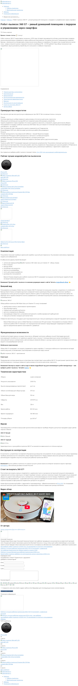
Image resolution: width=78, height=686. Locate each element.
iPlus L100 (60, 483)
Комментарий (5, 580)
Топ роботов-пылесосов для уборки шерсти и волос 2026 (19, 550)
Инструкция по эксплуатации (13, 103)
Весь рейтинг (5, 669)
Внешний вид (8, 95)
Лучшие (3, 613)
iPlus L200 (4, 635)
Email (2, 565)
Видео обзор (8, 106)
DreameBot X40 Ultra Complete (10, 657)
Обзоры (6, 12)
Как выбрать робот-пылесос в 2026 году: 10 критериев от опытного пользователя (26, 546)
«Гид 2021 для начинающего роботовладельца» (51, 152)
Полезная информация (11, 13)
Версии (6, 101)
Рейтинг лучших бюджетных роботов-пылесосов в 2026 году (20, 552)
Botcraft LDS (4, 642)
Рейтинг (6, 6)
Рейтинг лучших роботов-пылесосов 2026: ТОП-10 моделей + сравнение (24, 548)
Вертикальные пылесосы (15, 10)
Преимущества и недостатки (13, 92)
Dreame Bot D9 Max (7, 664)
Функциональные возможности (14, 97)
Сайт (2, 568)
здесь (27, 368)
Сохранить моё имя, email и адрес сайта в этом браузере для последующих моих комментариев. (33, 588)
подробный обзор (62, 282)
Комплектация (8, 94)
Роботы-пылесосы (12, 8)
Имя (2, 562)
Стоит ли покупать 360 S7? (12, 105)
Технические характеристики (13, 99)
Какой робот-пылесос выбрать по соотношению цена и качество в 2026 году (25, 554)
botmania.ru (4, 465)
